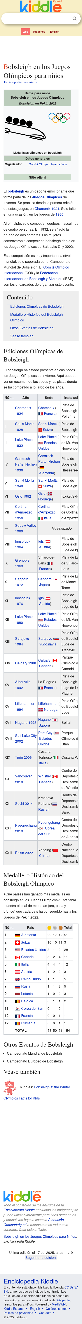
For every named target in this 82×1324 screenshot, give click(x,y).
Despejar (65, 18)
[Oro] (49, 927)
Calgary (44, 660)
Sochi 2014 (24, 803)
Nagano (44, 719)
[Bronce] (61, 927)
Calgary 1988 (25, 662)
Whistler (44, 776)
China (44, 855)
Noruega (45, 499)
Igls (41, 541)
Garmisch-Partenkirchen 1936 (26, 464)
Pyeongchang (49, 822)
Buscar (74, 19)
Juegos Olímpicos (47, 196)
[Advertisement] (41, 49)
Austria (44, 546)
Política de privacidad (18, 1312)
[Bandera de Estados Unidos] (40, 442)
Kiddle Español (14, 1308)
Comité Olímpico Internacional (48, 164)
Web (25, 32)
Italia (47, 517)
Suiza (47, 429)
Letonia (27, 993)
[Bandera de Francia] (40, 413)
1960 (59, 214)
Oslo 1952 (23, 496)
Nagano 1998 (25, 722)
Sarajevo (45, 638)
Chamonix (46, 407)
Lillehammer (48, 703)
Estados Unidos (33, 949)
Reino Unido (31, 978)
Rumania (28, 1022)
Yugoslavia (47, 644)
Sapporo (45, 578)
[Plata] (55, 927)
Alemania (46, 472)
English (54, 32)
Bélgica (27, 1000)
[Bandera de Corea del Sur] (41, 828)
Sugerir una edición (40, 1257)
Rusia (42, 809)
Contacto (45, 1312)
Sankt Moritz (48, 423)
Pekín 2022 (24, 852)
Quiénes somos (56, 1308)
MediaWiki (59, 1304)
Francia (50, 413)
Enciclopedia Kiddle (19, 1209)
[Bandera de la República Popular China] (55, 849)
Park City (45, 732)
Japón (44, 584)
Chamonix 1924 (47, 208)
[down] (59, 117)
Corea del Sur (32, 1008)
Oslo (41, 493)
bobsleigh (16, 191)
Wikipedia (63, 1300)
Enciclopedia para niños (20, 82)
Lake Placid (47, 436)
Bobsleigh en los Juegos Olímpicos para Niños (39, 1236)
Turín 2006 (23, 757)
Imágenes (39, 32)
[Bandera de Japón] (56, 578)
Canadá (45, 665)
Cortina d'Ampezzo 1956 (23, 512)
